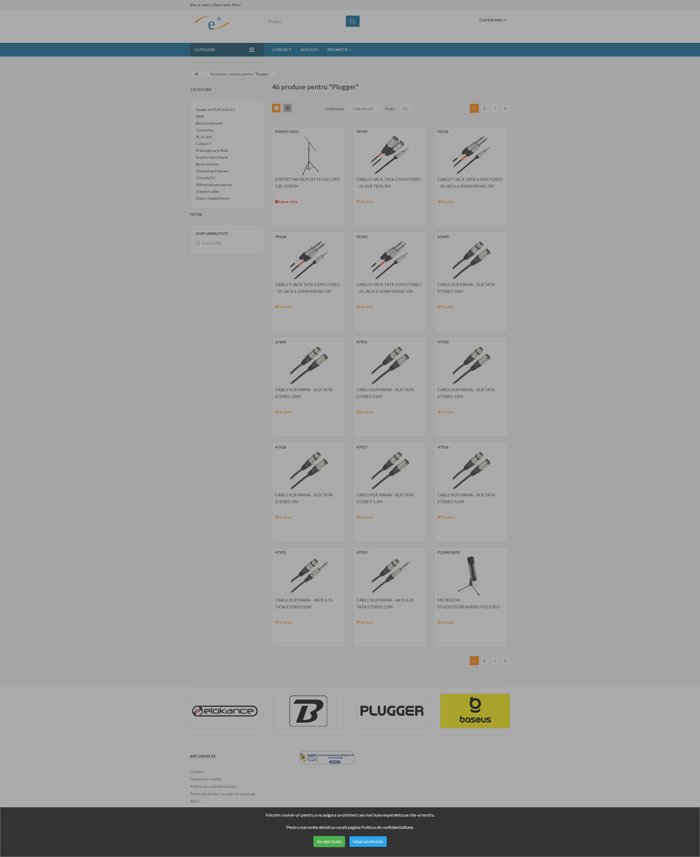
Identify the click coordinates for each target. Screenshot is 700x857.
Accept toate (329, 841)
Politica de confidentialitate (387, 827)
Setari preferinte (368, 841)
